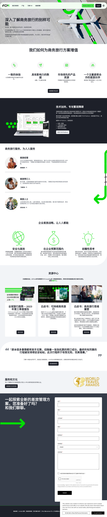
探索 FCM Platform (62, 132)
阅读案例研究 (53, 363)
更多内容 (21, 332)
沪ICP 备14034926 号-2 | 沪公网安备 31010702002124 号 (55, 511)
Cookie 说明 (22, 511)
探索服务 (22, 167)
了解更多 (22, 187)
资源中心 (54, 280)
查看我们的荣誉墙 (11, 386)
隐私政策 (15, 511)
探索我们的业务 (53, 91)
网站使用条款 (29, 511)
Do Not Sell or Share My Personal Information (76, 513)
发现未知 (22, 207)
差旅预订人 (25, 179)
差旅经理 (24, 157)
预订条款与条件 (36, 511)
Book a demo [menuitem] (87, 5)
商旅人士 (24, 199)
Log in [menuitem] (98, 5)
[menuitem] (15, 5)
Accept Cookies (98, 513)
